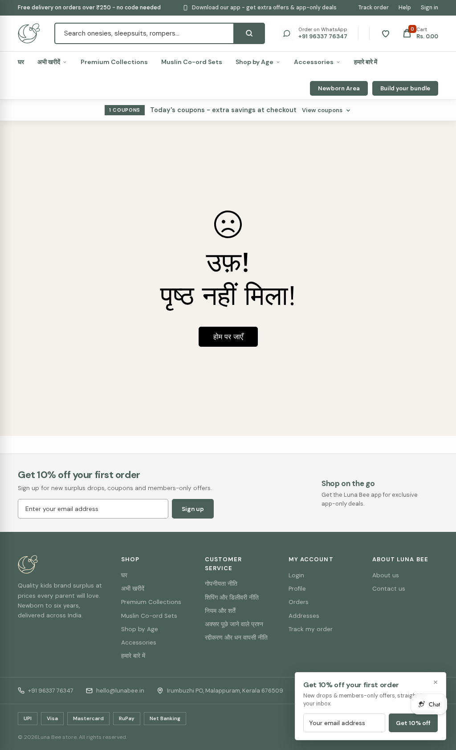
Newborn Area (339, 88)
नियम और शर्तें (220, 611)
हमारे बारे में (365, 62)
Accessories (314, 62)
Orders (299, 602)
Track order (373, 7)
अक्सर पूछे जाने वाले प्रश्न (234, 624)
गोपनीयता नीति (221, 584)
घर (21, 62)
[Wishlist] (385, 33)
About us (385, 575)
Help (405, 7)
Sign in (429, 7)
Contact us (388, 588)
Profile (297, 588)
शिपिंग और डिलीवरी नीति (232, 597)
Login (296, 575)
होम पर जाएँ (228, 337)
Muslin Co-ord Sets (191, 62)
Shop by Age (254, 62)
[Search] (249, 33)
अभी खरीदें (48, 62)
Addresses (304, 616)
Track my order (311, 629)
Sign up (193, 509)
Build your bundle (405, 88)
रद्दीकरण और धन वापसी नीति (236, 637)
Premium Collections (114, 62)
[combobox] (143, 33)
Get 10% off (413, 723)
